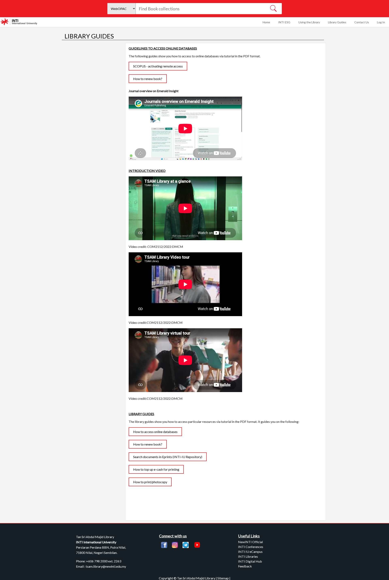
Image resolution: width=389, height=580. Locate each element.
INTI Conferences (250, 547)
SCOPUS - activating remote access (158, 66)
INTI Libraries (248, 556)
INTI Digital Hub (250, 561)
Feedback (245, 566)
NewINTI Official (250, 542)
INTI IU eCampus (250, 551)
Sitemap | (223, 578)
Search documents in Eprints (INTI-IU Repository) (167, 457)
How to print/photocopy (150, 482)
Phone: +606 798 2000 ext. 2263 (98, 561)
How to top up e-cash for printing (156, 469)
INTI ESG (284, 22)
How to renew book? (147, 79)
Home (266, 22)
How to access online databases (155, 432)
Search (273, 8)
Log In (381, 22)
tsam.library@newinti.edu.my (106, 566)
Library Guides (337, 22)
